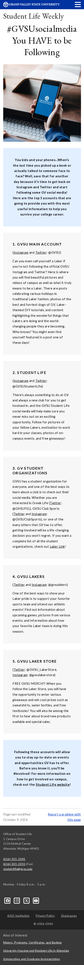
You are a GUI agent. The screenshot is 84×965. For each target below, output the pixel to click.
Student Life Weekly (33, 16)
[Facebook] (8, 900)
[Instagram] (17, 900)
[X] (27, 900)
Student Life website (53, 784)
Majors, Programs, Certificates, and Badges (32, 942)
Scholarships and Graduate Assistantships (31, 959)
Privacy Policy (45, 915)
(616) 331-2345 (14, 859)
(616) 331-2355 (14, 864)
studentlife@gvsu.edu (18, 869)
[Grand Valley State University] (31, 6)
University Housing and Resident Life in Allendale (36, 950)
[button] (78, 4)
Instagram (21, 252)
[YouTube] (36, 900)
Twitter (41, 252)
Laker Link (57, 546)
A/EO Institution (18, 915)
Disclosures (69, 915)
